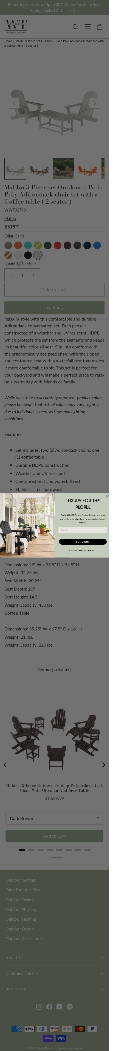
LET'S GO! (82, 542)
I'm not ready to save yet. (82, 550)
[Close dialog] (108, 496)
